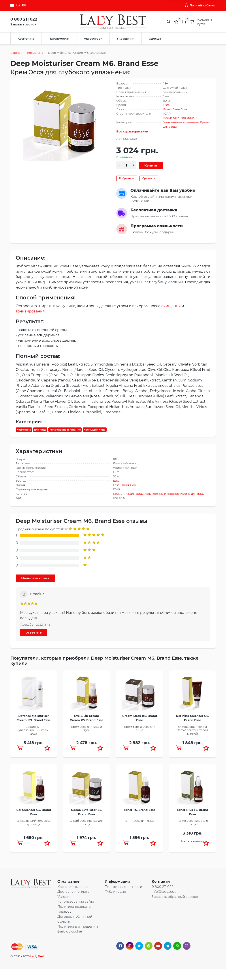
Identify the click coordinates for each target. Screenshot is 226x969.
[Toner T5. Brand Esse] (139, 788)
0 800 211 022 (23, 19)
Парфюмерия (59, 38)
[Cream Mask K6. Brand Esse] (139, 694)
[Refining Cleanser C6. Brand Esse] (192, 694)
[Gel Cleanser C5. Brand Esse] (33, 788)
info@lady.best (164, 891)
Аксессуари (93, 38)
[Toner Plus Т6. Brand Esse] (192, 788)
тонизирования (30, 311)
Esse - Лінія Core (175, 109)
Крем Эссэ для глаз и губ (86, 728)
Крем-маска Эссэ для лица (139, 728)
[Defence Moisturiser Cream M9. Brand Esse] (33, 694)
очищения (171, 306)
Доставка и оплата (73, 891)
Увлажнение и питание (181, 122)
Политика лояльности (123, 887)
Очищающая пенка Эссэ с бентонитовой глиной (192, 730)
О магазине (68, 881)
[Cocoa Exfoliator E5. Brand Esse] (86, 788)
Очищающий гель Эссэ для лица (34, 822)
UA (18, 5)
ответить (34, 632)
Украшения (125, 38)
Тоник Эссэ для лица (139, 820)
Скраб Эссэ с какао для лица (87, 822)
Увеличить (63, 121)
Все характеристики (132, 131)
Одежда (155, 38)
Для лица (188, 118)
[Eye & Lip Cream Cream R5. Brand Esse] (86, 694)
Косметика (26, 38)
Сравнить (148, 178)
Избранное (126, 178)
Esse (166, 105)
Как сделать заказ (72, 887)
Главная (16, 52)
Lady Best (37, 956)
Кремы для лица (94, 429)
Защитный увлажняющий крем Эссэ (34, 730)
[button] (47, 747)
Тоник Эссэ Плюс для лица (192, 822)
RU (24, 5)
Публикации (115, 891)
